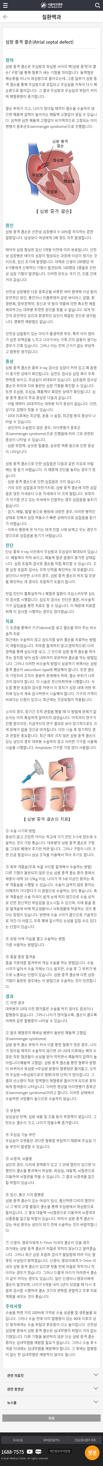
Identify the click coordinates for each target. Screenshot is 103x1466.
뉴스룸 (12, 1402)
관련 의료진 (15, 1375)
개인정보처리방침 (59, 1451)
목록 (51, 1418)
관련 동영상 (15, 1389)
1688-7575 (12, 1451)
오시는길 (18, 1440)
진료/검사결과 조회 (85, 1440)
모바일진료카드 (51, 1440)
